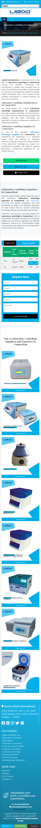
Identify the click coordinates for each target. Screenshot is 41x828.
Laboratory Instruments (12, 743)
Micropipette (8, 741)
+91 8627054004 (32, 2)
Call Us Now (22, 167)
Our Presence (8, 776)
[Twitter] (7, 724)
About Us (6, 771)
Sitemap (6, 773)
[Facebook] (3, 724)
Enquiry (34, 826)
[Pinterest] (22, 724)
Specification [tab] (28, 243)
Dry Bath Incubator (10, 757)
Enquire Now (22, 173)
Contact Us (7, 779)
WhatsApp (22, 161)
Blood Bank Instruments (12, 738)
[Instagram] (12, 724)
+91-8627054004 (21, 804)
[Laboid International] (20, 12)
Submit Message (20, 316)
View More (20, 390)
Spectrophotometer (10, 755)
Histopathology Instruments (14, 760)
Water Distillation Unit (11, 735)
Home (4, 33)
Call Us (8, 826)
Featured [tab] (10, 243)
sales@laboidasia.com (12, 2)
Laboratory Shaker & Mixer (13, 746)
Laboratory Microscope (12, 749)
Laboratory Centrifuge (11, 752)
